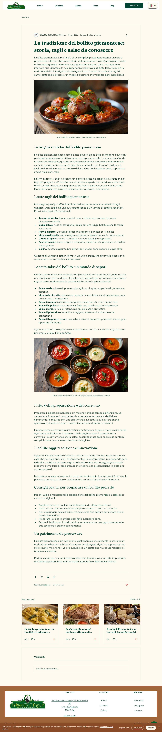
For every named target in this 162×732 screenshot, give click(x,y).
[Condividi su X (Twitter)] (41, 577)
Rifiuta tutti (138, 727)
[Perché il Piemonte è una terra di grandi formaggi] (122, 614)
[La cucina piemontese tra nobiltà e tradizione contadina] (40, 614)
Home (104, 700)
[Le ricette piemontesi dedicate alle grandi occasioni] (81, 614)
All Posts (25, 17)
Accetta (151, 727)
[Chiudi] (158, 727)
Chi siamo (104, 705)
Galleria (104, 710)
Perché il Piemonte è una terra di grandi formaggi (121, 631)
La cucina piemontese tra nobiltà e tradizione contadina (39, 631)
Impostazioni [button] (124, 727)
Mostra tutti (135, 599)
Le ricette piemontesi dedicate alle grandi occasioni (78, 631)
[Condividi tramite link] (54, 577)
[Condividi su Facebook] (35, 577)
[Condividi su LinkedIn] (48, 577)
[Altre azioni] (126, 34)
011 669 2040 (70, 715)
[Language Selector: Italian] (152, 6)
